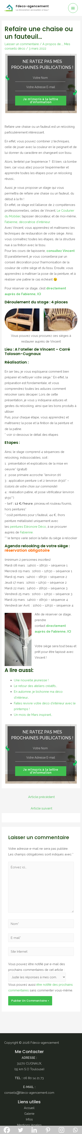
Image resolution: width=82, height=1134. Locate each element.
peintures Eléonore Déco (28, 526)
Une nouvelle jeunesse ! (31, 680)
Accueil (29, 1108)
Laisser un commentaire (22, 44)
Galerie (29, 1113)
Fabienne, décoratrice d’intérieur (27, 222)
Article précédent (41, 797)
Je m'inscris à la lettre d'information (40, 100)
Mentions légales (29, 1125)
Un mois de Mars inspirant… (33, 714)
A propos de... (52, 44)
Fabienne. (26, 532)
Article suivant (41, 808)
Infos (29, 1119)
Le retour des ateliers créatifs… (35, 686)
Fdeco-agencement (32, 6)
